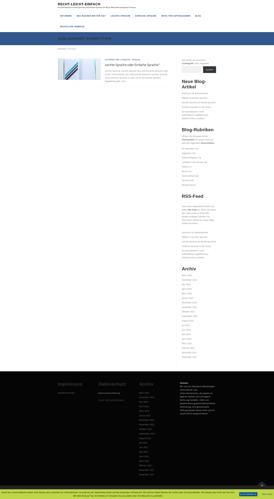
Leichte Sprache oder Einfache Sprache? (132, 65)
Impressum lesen (66, 392)
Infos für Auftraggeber (175, 16)
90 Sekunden (188, 148)
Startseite (62, 49)
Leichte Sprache (120, 16)
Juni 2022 (186, 329)
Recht (184, 171)
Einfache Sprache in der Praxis (196, 107)
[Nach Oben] (262, 485)
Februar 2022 (188, 348)
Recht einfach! (189, 176)
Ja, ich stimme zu (248, 494)
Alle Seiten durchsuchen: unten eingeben (195, 62)
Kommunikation (189, 157)
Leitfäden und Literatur (117, 60)
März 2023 (187, 293)
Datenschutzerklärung (109, 393)
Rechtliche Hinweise (72, 27)
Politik (185, 166)
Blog (198, 16)
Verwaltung (187, 185)
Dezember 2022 (189, 302)
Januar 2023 (187, 298)
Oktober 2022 (188, 311)
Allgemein (186, 153)
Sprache (136, 60)
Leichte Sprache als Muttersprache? (199, 102)
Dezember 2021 (189, 352)
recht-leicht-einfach (79, 4)
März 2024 (187, 275)
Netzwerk (66, 16)
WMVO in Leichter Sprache (194, 98)
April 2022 (187, 338)
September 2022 (190, 316)
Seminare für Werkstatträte (195, 93)
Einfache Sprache (145, 16)
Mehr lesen (267, 494)
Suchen (209, 69)
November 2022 (189, 307)
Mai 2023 (186, 284)
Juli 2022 (186, 325)
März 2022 (187, 343)
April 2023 (187, 288)
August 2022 (188, 320)
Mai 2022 (186, 334)
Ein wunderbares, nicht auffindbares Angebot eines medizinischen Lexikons (195, 115)
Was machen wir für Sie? (91, 16)
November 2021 (189, 357)
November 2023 (189, 279)
